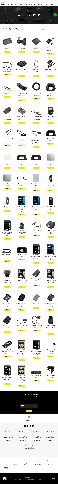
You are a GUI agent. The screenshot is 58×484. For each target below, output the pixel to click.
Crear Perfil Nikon (38, 464)
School (21, 4)
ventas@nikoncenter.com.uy (8, 435)
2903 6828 (8, 436)
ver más (7, 51)
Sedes (15, 465)
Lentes (6, 464)
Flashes (6, 465)
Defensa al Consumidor (17, 479)
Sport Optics (6, 468)
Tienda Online (50, 464)
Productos (10, 4)
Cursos (15, 463)
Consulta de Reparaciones (25, 463)
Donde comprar (32, 4)
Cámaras (5, 463)
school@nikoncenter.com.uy (22, 435)
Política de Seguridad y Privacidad (36, 479)
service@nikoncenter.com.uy (36, 435)
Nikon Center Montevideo (50, 463)
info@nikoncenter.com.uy (50, 435)
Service (16, 4)
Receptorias (26, 464)
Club (26, 4)
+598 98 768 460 (29, 420)
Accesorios (6, 467)
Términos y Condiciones (26, 479)
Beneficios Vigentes (38, 463)
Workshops (15, 464)
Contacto (40, 4)
